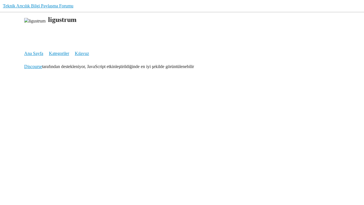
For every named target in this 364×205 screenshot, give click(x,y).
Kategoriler (59, 53)
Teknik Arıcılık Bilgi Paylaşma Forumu (38, 5)
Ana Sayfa (33, 53)
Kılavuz (82, 53)
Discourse (33, 66)
